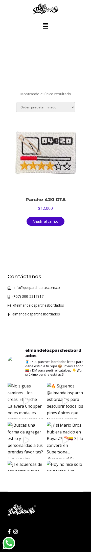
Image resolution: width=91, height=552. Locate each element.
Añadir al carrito (45, 221)
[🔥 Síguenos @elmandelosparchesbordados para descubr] (65, 401)
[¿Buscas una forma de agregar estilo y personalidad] (26, 440)
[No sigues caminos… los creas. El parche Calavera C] (26, 401)
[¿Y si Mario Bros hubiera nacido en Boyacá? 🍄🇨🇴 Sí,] (65, 440)
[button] (45, 25)
